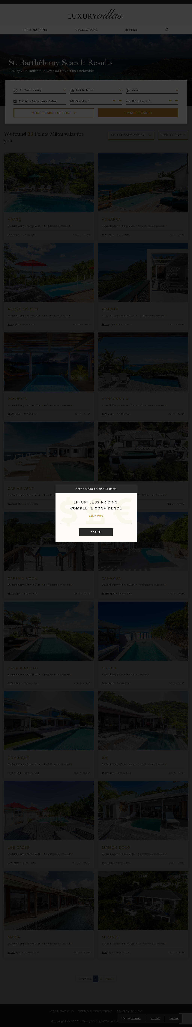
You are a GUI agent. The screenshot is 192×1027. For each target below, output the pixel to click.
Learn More (96, 515)
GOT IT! (96, 532)
